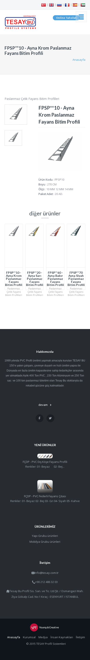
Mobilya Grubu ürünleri (44, 542)
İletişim (80, 637)
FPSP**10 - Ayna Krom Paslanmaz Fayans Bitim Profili (13, 279)
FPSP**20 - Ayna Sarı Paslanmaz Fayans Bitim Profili (34, 279)
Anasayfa (79, 60)
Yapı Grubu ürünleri (45, 536)
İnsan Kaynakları (61, 637)
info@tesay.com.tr (47, 573)
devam (43, 405)
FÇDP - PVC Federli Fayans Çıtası (45, 496)
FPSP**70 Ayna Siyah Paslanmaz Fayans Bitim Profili (76, 279)
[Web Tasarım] (45, 627)
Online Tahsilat (66, 17)
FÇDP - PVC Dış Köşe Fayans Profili (45, 462)
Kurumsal (29, 637)
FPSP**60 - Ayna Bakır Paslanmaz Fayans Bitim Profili (55, 279)
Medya (43, 637)
